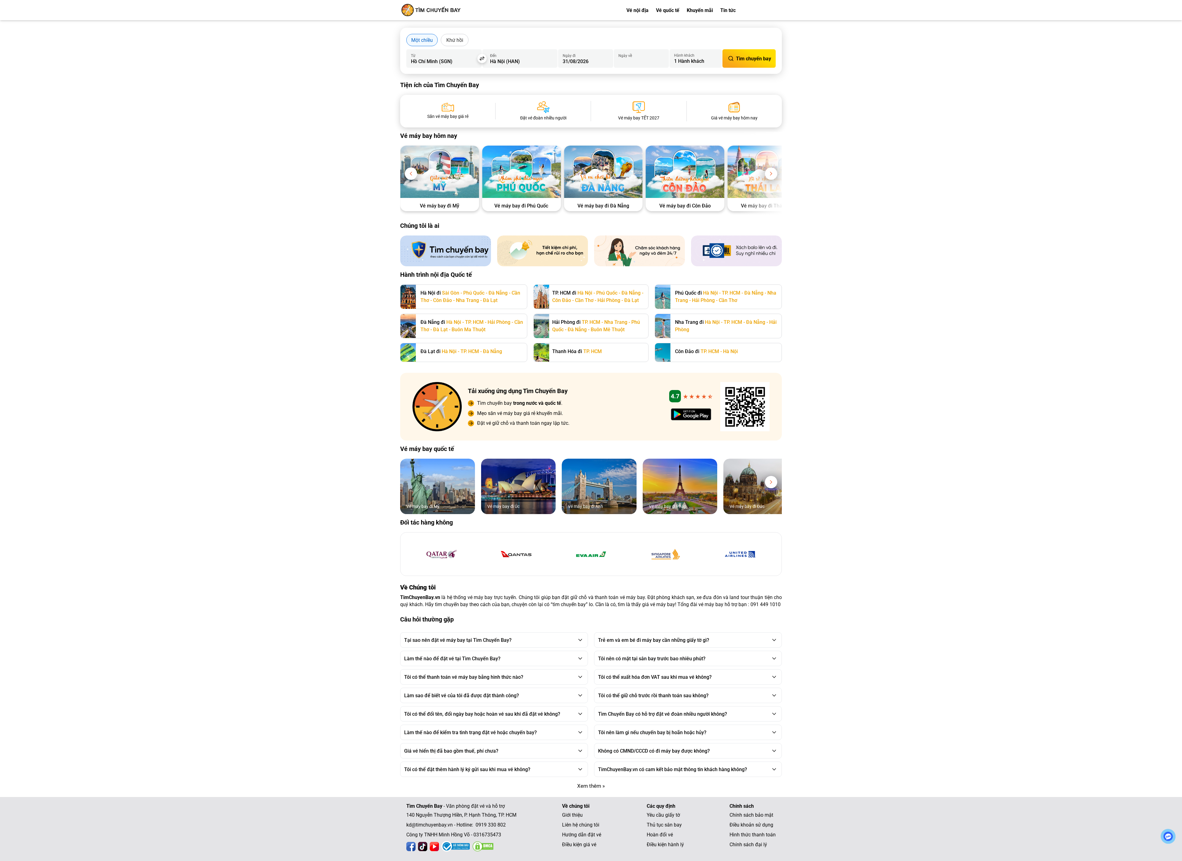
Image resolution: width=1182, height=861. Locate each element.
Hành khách (684, 55)
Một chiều (422, 40)
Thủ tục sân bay (664, 825)
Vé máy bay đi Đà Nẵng (603, 206)
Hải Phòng (608, 300)
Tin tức (728, 10)
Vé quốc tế (667, 10)
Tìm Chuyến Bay (424, 806)
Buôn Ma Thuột (468, 329)
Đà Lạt (490, 300)
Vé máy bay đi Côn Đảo (685, 206)
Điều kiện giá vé (579, 844)
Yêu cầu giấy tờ (663, 815)
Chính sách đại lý (748, 844)
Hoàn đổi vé (660, 835)
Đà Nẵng (498, 293)
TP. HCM (731, 293)
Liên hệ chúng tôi (580, 825)
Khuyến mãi (700, 10)
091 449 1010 (765, 604)
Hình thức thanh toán (753, 835)
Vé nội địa (637, 10)
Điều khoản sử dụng (751, 825)
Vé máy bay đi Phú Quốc (521, 206)
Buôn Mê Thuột (608, 329)
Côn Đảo (442, 300)
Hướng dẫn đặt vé (581, 835)
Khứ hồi (454, 40)
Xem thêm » (591, 786)
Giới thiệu (572, 815)
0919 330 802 (491, 825)
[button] (411, 173)
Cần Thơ (584, 300)
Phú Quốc (473, 293)
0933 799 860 (767, 11)
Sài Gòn (450, 293)
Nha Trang (467, 300)
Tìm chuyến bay (753, 59)
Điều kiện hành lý (665, 844)
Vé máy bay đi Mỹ (439, 206)
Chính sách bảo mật (751, 815)
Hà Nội (584, 293)
